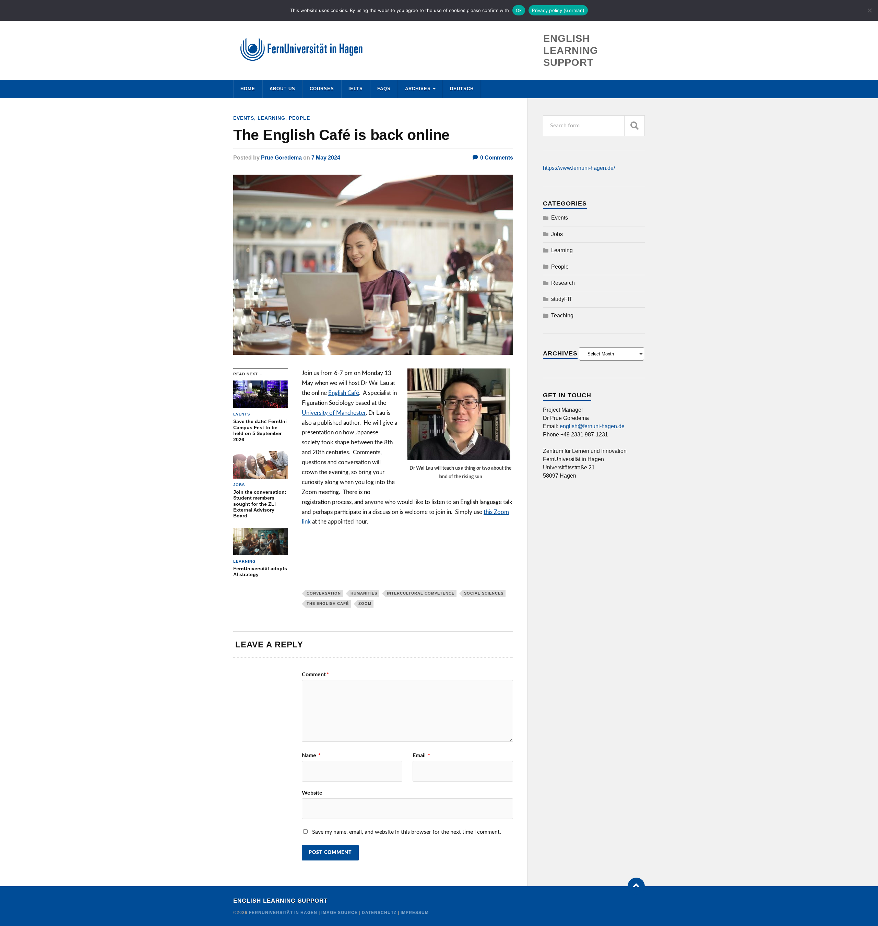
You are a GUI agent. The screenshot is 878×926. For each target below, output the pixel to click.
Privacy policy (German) (558, 10)
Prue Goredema (281, 158)
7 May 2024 (325, 158)
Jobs (557, 234)
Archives (418, 88)
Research (563, 283)
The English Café (328, 603)
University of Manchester (334, 413)
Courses (322, 88)
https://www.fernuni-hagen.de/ (579, 168)
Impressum (415, 912)
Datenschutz (379, 912)
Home (247, 88)
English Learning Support (280, 901)
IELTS (355, 88)
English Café (343, 393)
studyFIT (561, 299)
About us (282, 88)
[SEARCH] (634, 125)
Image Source (339, 912)
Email (421, 755)
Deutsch (462, 88)
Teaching (562, 315)
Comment (315, 674)
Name (311, 755)
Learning (271, 118)
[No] (869, 10)
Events (243, 118)
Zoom (364, 603)
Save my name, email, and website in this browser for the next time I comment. (406, 832)
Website (312, 793)
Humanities (364, 593)
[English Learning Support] (439, 49)
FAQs (384, 88)
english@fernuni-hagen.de (592, 426)
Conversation (324, 593)
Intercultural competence (420, 593)
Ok (519, 10)
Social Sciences (483, 593)
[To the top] (636, 886)
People (299, 118)
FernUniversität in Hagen (284, 912)
